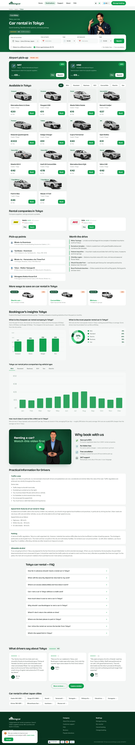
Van (123, 85)
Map (52, 75)
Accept (8, 739)
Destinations (50, 3)
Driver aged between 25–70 (45, 47)
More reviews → (59, 686)
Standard (76, 85)
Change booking (101, 730)
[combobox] (26, 41)
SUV (94, 85)
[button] (13, 41)
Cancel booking (100, 727)
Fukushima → (99, 698)
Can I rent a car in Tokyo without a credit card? (67, 591)
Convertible (104, 85)
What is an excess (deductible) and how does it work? (67, 584)
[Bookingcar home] (15, 3)
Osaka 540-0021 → (17, 698)
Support (60, 3)
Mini (67, 85)
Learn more (30, 735)
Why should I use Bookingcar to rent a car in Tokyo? (67, 605)
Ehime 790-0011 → (17, 703)
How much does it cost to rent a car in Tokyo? (67, 598)
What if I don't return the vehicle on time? (67, 612)
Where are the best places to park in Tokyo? (67, 619)
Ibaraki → (48, 698)
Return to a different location (22, 47)
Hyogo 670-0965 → (33, 698)
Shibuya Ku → (86, 698)
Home (40, 3)
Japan (16, 9)
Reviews (65, 730)
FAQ (74, 3)
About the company (69, 721)
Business (86, 85)
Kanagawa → (112, 698)
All (61, 85)
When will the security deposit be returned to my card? (67, 578)
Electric (115, 85)
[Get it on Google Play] (99, 3)
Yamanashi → (59, 698)
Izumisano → (49, 703)
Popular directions (68, 733)
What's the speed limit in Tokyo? (67, 633)
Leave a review (76, 686)
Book (32, 113)
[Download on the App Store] (95, 3)
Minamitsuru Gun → (33, 703)
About (68, 3)
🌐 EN (106, 3)
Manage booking (118, 3)
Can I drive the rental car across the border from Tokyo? (67, 626)
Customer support (68, 724)
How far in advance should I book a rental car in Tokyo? (67, 571)
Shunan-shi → (62, 703)
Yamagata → (73, 698)
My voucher (99, 724)
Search (119, 41)
